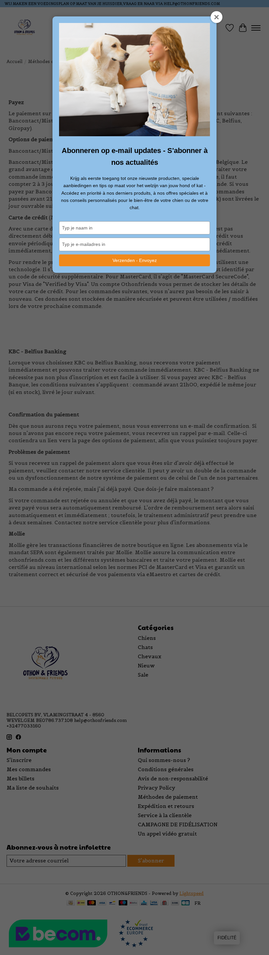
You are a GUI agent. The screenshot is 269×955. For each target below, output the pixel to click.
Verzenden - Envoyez (135, 260)
